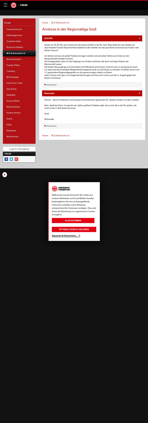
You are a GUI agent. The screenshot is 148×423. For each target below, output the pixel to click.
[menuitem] (19, 29)
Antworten (51, 85)
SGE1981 (48, 38)
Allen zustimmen (73, 220)
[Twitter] (11, 159)
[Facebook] (6, 159)
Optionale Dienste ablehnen (74, 229)
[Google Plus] (16, 159)
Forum (23, 5)
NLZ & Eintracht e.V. (60, 22)
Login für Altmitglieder (19, 149)
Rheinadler (49, 93)
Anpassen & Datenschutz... (64, 235)
